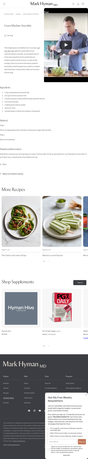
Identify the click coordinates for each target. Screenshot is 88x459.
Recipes (18, 14)
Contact (6, 403)
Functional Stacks (51, 388)
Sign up (82, 442)
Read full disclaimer (19, 441)
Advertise (27, 403)
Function (27, 388)
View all (80, 283)
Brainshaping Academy (73, 388)
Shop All (47, 383)
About (26, 383)
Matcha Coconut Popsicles (52, 255)
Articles (5, 388)
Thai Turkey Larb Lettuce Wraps (14, 255)
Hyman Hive (6, 331)
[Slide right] (48, 261)
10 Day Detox (70, 383)
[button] (4, 4)
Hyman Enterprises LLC (14, 445)
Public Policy (28, 398)
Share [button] (4, 164)
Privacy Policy (66, 455)
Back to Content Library (13, 174)
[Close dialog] (86, 394)
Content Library (9, 14)
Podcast (6, 383)
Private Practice (29, 393)
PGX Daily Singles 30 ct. (51, 331)
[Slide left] (39, 261)
